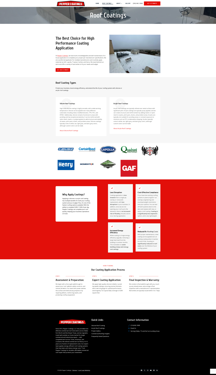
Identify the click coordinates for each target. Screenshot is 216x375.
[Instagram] (147, 370)
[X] (144, 370)
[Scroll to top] (211, 368)
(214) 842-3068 (138, 3)
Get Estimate (152, 3)
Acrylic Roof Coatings (98, 328)
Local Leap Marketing (84, 370)
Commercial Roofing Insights (100, 334)
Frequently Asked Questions (100, 336)
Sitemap (74, 370)
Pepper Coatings (62, 56)
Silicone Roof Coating (98, 325)
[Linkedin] (154, 370)
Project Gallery (96, 331)
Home (97, 3)
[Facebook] (141, 370)
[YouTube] (150, 370)
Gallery (127, 3)
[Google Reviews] (157, 370)
